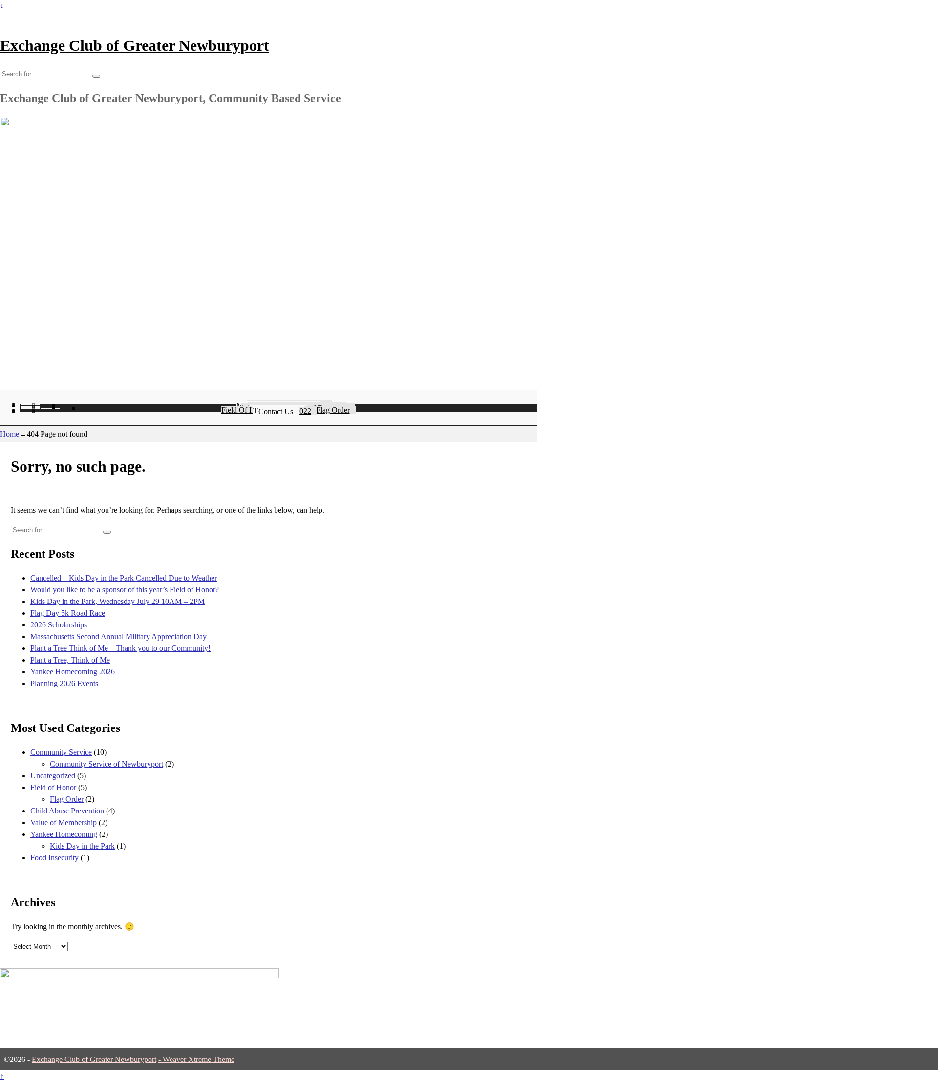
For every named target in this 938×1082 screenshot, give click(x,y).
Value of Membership (63, 822)
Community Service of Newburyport (106, 764)
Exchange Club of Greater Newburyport (134, 45)
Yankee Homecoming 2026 (72, 671)
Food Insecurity (54, 857)
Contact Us (275, 411)
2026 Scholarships (58, 625)
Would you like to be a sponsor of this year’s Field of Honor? (124, 589)
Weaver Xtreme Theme (198, 1059)
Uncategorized (52, 775)
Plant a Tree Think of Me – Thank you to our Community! (120, 648)
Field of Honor (53, 787)
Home (9, 434)
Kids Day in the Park (82, 846)
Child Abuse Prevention (67, 811)
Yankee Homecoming (63, 834)
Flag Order (67, 799)
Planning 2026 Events (64, 683)
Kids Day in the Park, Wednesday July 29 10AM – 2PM (117, 601)
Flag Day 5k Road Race (67, 613)
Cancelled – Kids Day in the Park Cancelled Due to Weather (123, 578)
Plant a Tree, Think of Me (70, 660)
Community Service (61, 752)
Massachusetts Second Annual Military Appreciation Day (118, 636)
